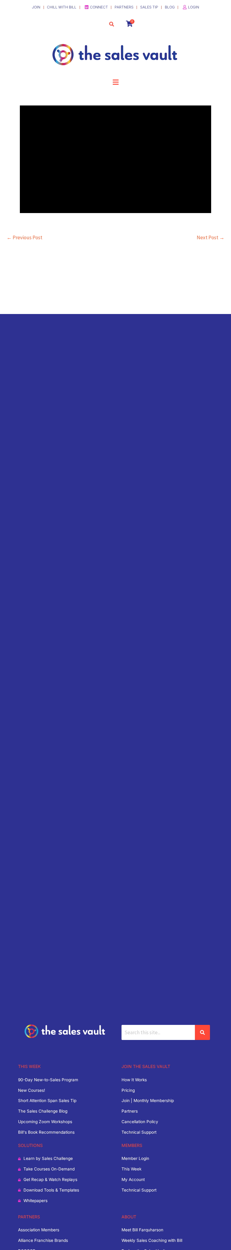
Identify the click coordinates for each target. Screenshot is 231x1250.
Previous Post (24, 237)
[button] (115, 82)
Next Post (210, 237)
